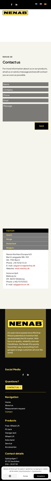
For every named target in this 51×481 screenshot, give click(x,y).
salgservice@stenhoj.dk (24, 265)
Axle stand (9, 440)
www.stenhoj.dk (22, 268)
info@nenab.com (21, 165)
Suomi (9, 235)
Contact (8, 412)
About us (9, 406)
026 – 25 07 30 (11, 464)
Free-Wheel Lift (12, 426)
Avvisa (25, 476)
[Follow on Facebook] (12, 4)
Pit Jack (8, 429)
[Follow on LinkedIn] (16, 4)
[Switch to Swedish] (36, 3)
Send (41, 126)
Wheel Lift (9, 437)
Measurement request (15, 409)
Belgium (10, 248)
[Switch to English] (41, 3)
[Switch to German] (45, 3)
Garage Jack (10, 433)
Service (8, 444)
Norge (9, 239)
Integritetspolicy (25, 471)
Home (8, 402)
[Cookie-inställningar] (10, 476)
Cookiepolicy (36, 471)
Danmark (10, 230)
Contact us (13, 387)
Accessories (10, 447)
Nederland (11, 243)
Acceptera (41, 476)
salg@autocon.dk (21, 284)
